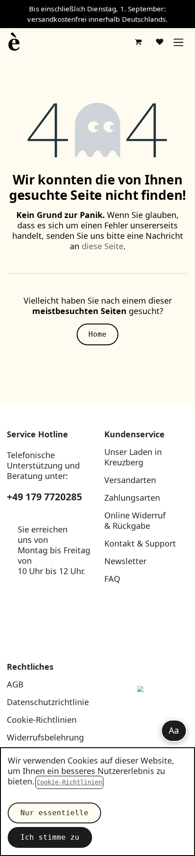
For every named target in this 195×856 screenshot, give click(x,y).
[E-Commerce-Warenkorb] (138, 42)
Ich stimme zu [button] (49, 837)
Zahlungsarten (132, 497)
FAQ (112, 578)
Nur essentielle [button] (54, 812)
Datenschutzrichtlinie (48, 701)
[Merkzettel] (160, 42)
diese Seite (102, 246)
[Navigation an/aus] (178, 42)
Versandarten (130, 479)
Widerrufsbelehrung (45, 737)
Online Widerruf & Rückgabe (135, 520)
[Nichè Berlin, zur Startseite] (146, 710)
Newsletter (125, 561)
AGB (15, 684)
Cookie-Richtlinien (42, 719)
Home (97, 334)
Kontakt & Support (140, 543)
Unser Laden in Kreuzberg (133, 457)
